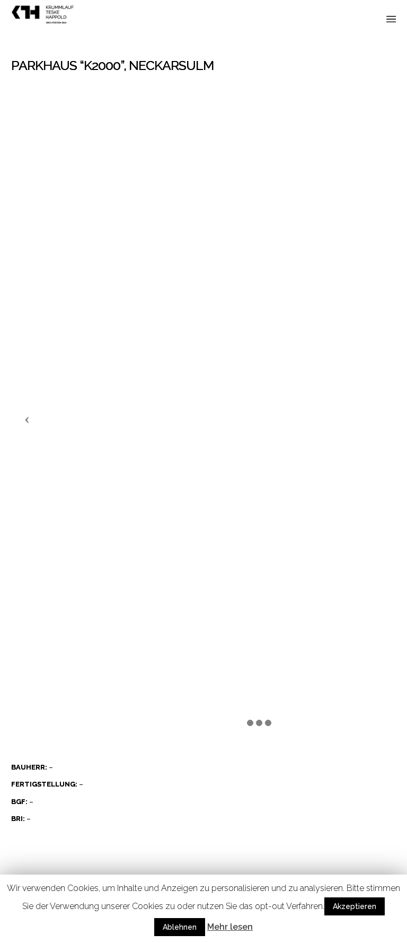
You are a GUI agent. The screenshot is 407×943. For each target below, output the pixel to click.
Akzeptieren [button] (354, 906)
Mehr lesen (230, 927)
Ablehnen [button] (180, 927)
